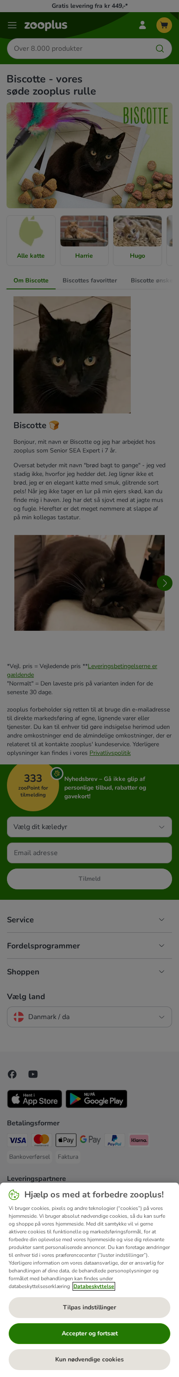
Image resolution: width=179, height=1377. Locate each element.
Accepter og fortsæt (90, 1333)
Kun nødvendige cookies (89, 1359)
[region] (89, 1280)
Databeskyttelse (93, 1286)
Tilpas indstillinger (89, 1307)
